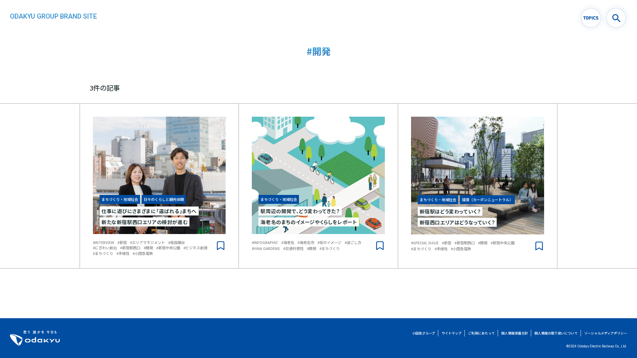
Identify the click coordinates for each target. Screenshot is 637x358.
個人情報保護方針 (514, 332)
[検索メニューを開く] (616, 18)
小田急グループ (423, 332)
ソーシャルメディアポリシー (605, 332)
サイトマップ (451, 332)
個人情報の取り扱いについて (556, 332)
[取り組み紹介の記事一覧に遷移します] (591, 18)
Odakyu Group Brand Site (53, 16)
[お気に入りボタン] (221, 246)
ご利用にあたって (481, 332)
